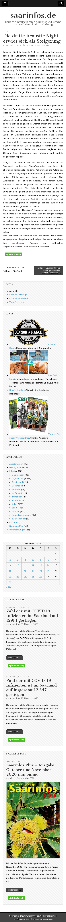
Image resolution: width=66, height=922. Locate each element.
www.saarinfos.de (31, 916)
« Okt (9, 587)
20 (40, 571)
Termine (15, 511)
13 (40, 565)
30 (10, 582)
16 (10, 571)
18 (25, 571)
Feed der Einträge (18, 294)
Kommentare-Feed (18, 298)
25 (25, 576)
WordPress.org (16, 302)
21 (48, 571)
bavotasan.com (46, 919)
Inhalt (6, 32)
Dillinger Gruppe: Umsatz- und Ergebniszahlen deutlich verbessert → (49, 270)
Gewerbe (16, 489)
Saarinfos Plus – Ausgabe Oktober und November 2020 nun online (30, 770)
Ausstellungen (16, 464)
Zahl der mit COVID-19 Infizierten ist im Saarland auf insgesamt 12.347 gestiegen (31, 687)
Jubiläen (16, 500)
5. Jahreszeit (18, 475)
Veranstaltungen (17, 529)
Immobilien (17, 496)
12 (33, 565)
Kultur (14, 504)
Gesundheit (17, 485)
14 (48, 565)
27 (40, 576)
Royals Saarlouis (17, 390)
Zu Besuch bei (19, 518)
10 (18, 565)
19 (33, 571)
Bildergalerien (16, 467)
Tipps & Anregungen (21, 515)
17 (18, 571)
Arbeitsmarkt (18, 482)
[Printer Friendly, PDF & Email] (13, 255)
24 (18, 576)
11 (25, 565)
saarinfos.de (33, 15)
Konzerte (13, 522)
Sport (14, 507)
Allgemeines (17, 478)
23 (10, 576)
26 (33, 576)
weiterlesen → (14, 657)
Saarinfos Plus (16, 526)
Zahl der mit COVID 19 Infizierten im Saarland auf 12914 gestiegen (32, 616)
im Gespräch (18, 493)
